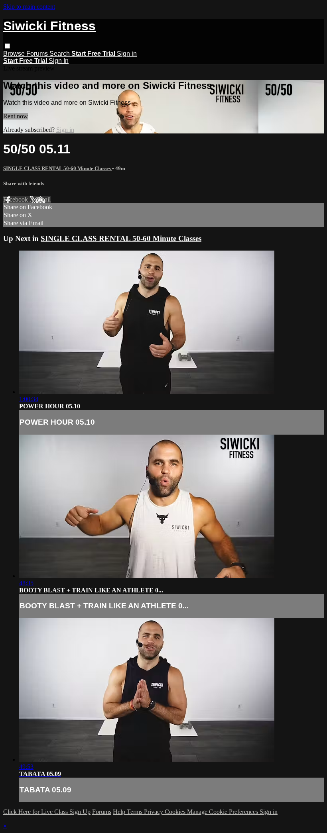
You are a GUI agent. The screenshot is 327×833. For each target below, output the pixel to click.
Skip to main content (29, 6)
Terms (135, 811)
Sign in (127, 53)
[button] (7, 46)
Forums (37, 53)
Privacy (154, 811)
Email (43, 199)
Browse (14, 53)
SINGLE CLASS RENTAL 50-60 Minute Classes (57, 168)
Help (120, 811)
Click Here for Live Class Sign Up (47, 811)
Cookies (176, 811)
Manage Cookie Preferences (223, 811)
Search (60, 53)
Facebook (16, 199)
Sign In (59, 60)
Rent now (15, 116)
